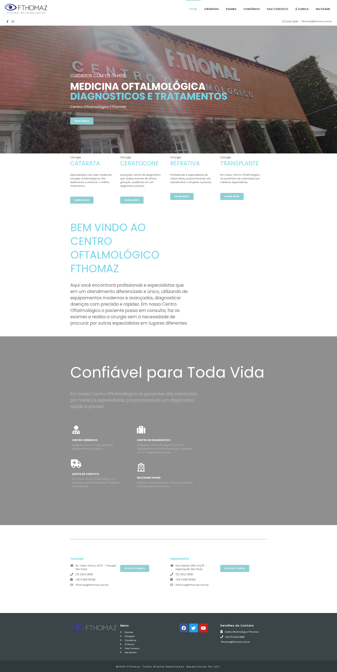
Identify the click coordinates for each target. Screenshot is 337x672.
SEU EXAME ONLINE (149, 477)
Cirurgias (211, 9)
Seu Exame (323, 9)
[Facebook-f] (7, 21)
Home (193, 9)
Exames (231, 9)
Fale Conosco (277, 9)
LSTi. (217, 666)
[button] (81, 120)
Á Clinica (302, 9)
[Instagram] (13, 21)
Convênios (251, 9)
